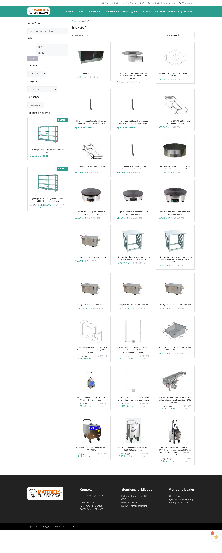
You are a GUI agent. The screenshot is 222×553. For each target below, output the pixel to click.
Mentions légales (129, 502)
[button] (75, 11)
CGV (123, 499)
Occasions (188, 11)
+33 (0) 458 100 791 (136, 2)
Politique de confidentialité (134, 495)
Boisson (146, 11)
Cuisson (69, 11)
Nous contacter (112, 2)
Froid (81, 11)
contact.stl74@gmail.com (164, 2)
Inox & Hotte (94, 11)
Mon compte (188, 2)
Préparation (111, 11)
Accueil (75, 21)
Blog (180, 11)
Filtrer (32, 58)
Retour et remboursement (134, 505)
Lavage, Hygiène (129, 11)
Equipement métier (164, 11)
